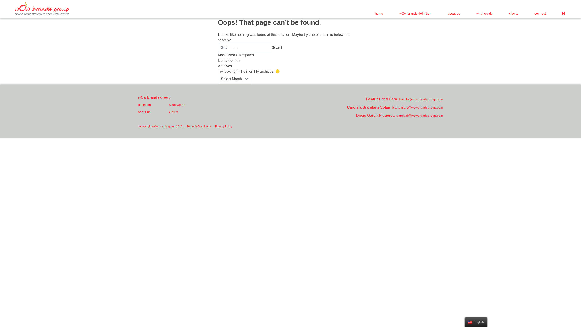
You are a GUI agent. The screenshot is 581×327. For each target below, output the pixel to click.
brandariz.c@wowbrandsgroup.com (417, 107)
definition (144, 105)
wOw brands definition (415, 13)
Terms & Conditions (199, 126)
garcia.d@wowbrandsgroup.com (419, 115)
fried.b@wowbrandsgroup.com (421, 99)
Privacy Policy (223, 126)
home (379, 13)
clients (513, 13)
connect (540, 13)
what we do (484, 13)
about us (454, 13)
